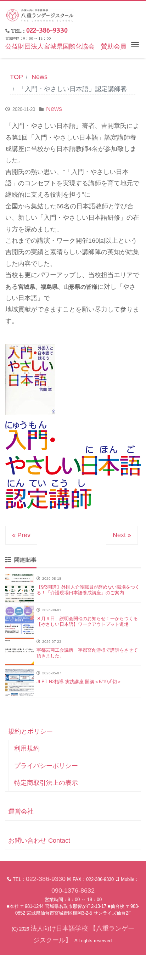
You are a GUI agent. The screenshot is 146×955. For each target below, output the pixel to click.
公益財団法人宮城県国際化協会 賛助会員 (66, 46)
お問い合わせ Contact (39, 840)
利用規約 (27, 748)
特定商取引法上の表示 (46, 782)
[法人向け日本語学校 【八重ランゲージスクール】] (39, 14)
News (54, 108)
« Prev (21, 535)
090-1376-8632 (73, 890)
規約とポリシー (30, 731)
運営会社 (21, 811)
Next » (122, 535)
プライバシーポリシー (46, 765)
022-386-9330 (47, 30)
